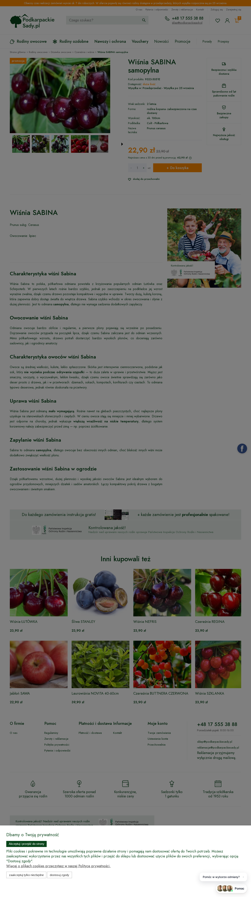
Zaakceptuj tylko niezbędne (26, 875)
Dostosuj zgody (59, 875)
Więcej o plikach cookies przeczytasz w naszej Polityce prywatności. (58, 866)
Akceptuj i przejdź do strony (26, 843)
